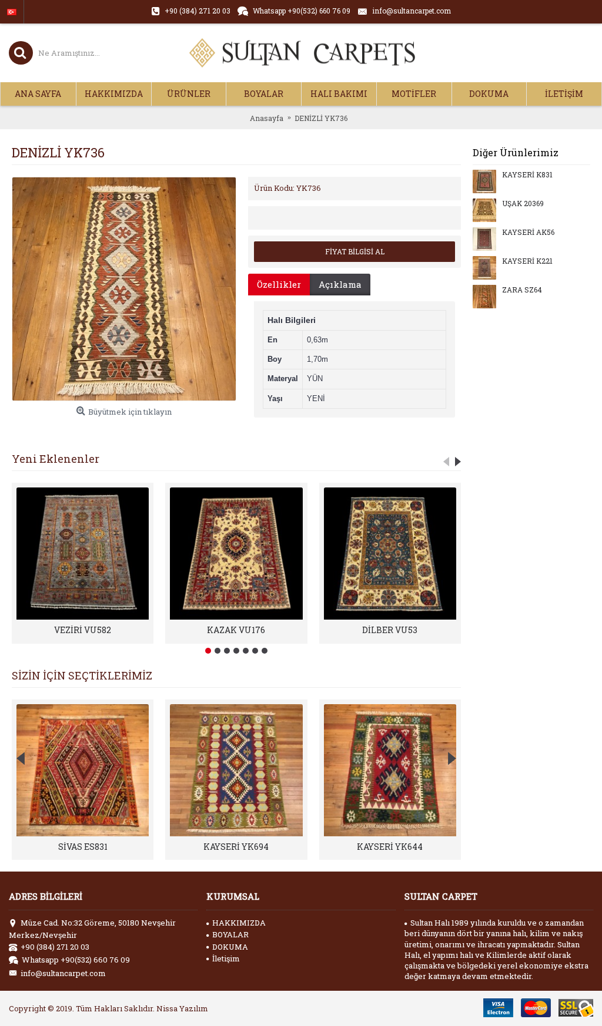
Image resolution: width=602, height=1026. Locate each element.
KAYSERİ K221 (527, 261)
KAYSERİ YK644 (390, 846)
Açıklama (340, 284)
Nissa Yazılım (182, 1008)
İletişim (226, 958)
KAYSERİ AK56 (528, 232)
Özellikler (279, 284)
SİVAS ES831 (83, 846)
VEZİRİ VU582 (82, 629)
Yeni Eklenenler (55, 459)
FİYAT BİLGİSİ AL (354, 251)
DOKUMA (230, 946)
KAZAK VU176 (236, 629)
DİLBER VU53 (389, 629)
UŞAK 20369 (523, 204)
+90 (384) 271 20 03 (55, 946)
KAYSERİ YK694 (236, 846)
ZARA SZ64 (522, 290)
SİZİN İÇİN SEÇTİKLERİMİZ (82, 675)
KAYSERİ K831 (527, 175)
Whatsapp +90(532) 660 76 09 (76, 959)
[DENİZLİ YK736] (124, 289)
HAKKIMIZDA (239, 922)
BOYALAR (230, 934)
